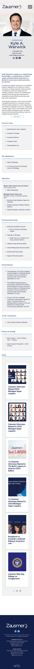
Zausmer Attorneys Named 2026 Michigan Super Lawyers (16, 390)
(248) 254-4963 (17, 53)
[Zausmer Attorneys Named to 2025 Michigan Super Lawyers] (17, 413)
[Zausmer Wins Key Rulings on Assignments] (17, 562)
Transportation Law (13, 145)
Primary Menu (30, 7)
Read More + (17, 116)
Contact (28, 634)
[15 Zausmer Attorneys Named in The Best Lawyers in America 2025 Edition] (17, 450)
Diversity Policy (21, 634)
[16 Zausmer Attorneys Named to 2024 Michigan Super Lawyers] (17, 488)
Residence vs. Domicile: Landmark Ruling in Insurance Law (16, 540)
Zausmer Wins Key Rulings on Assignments (16, 576)
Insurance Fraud (12, 141)
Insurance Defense (13, 137)
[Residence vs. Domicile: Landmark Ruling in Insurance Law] (17, 525)
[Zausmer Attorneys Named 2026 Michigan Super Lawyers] (17, 375)
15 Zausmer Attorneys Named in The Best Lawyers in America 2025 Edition (17, 466)
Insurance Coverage (13, 133)
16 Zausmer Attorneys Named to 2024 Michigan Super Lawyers (17, 502)
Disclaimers (7, 634)
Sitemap (14, 634)
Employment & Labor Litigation (16, 129)
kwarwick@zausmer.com (16, 55)
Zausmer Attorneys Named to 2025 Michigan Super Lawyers (16, 427)
